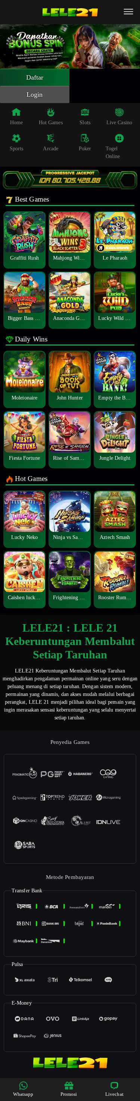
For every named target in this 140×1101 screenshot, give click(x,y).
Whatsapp (23, 1094)
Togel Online (113, 152)
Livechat (114, 1094)
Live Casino (119, 122)
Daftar (35, 77)
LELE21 (24, 671)
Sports (17, 148)
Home (16, 122)
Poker (85, 148)
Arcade (50, 148)
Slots (85, 122)
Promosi (68, 1094)
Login (35, 94)
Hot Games (51, 122)
